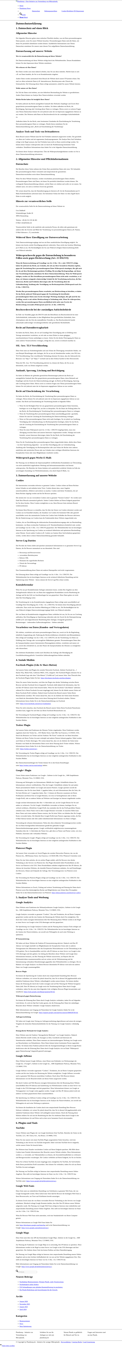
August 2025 (23, 1307)
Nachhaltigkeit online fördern (29, 1284)
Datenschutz (36, 11)
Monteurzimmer (24, 1321)
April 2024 (23, 1309)
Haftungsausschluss (50, 11)
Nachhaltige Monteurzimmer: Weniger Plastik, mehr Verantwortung (41, 1282)
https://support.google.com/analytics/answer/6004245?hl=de (58, 1012)
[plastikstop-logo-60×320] (37, 1)
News (21, 1324)
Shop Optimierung (25, 1326)
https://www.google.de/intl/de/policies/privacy (41, 1181)
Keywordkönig (66, 1342)
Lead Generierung (89, 1342)
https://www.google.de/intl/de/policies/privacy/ (37, 1267)
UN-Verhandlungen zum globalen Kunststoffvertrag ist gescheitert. (41, 1287)
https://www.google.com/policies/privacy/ (35, 1228)
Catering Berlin (77, 1342)
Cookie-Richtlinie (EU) (69, 11)
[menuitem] (62, 5)
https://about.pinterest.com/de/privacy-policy (66, 893)
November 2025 (24, 1304)
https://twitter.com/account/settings (31, 765)
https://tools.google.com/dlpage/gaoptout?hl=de (39, 992)
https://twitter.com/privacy (28, 749)
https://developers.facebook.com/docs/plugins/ (56, 678)
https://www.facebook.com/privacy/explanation (35, 704)
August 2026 (23, 1301)
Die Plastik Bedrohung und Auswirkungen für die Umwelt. (38, 1290)
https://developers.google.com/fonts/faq (32, 1225)
